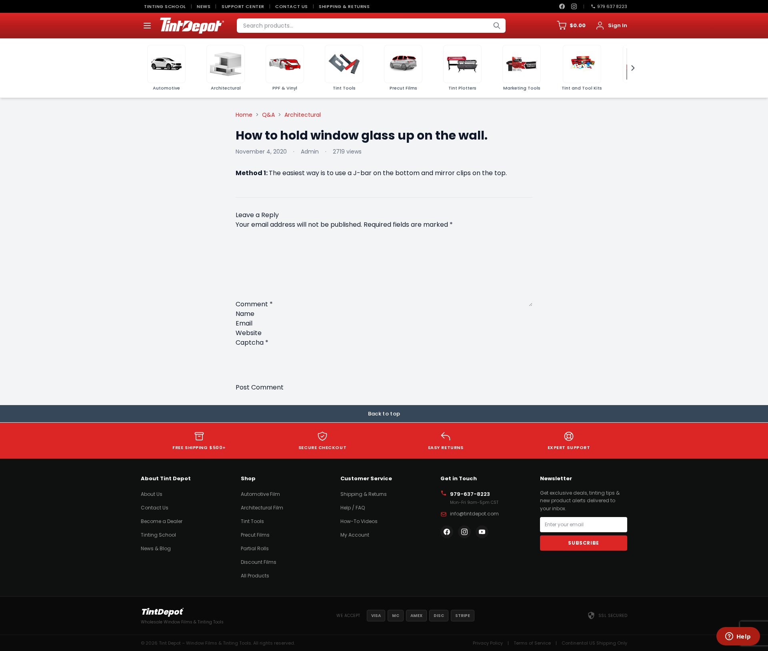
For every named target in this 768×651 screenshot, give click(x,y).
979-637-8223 (470, 494)
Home (244, 115)
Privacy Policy (488, 643)
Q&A (268, 115)
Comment (254, 304)
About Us (151, 494)
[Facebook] (562, 6)
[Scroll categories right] (630, 68)
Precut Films (255, 534)
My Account (354, 534)
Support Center (243, 6)
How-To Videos (359, 521)
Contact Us (291, 6)
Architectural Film (262, 507)
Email (244, 323)
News (203, 6)
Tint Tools (252, 521)
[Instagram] (574, 6)
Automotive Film (260, 494)
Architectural (302, 115)
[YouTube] (482, 531)
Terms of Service (532, 643)
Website (249, 332)
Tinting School (165, 6)
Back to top (384, 413)
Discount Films (258, 562)
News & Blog (156, 548)
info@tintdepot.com (474, 513)
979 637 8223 (612, 6)
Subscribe (583, 542)
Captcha (252, 342)
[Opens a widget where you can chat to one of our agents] (738, 637)
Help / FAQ (352, 507)
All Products (255, 575)
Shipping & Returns (344, 6)
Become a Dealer (161, 521)
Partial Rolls (255, 548)
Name (245, 313)
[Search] (497, 25)
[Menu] (147, 25)
